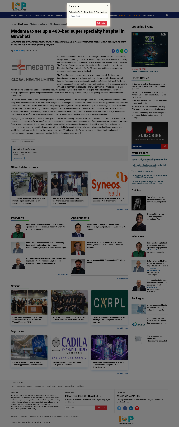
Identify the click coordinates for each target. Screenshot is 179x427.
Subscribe (101, 23)
